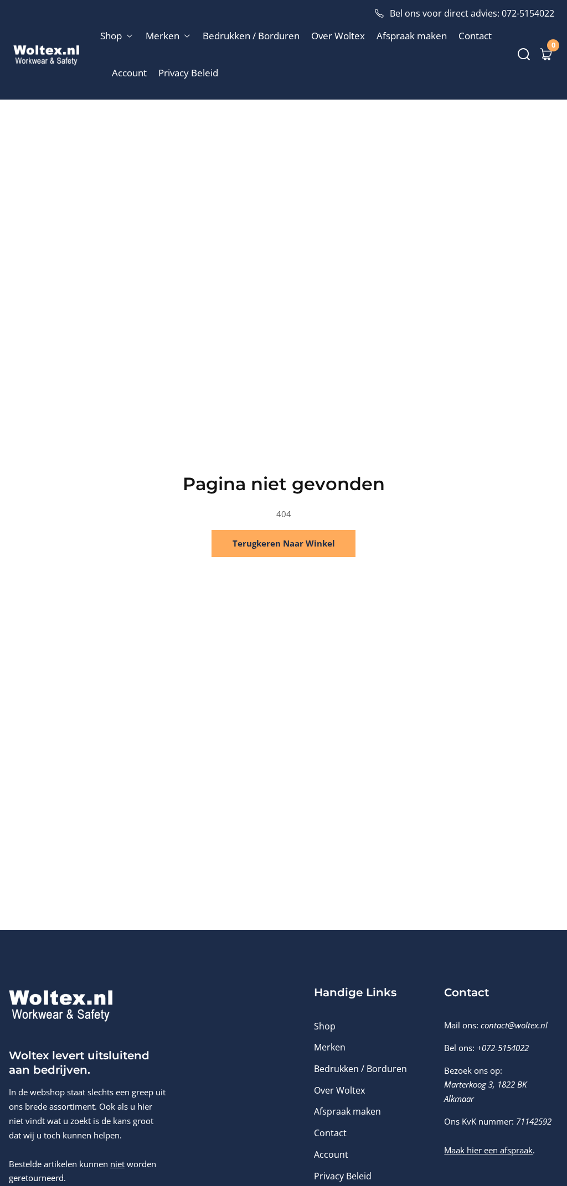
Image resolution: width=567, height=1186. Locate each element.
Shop (325, 1026)
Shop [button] (112, 35)
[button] (524, 54)
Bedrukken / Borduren (251, 35)
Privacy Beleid (188, 72)
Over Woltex (338, 35)
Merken (330, 1047)
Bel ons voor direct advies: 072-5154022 (472, 13)
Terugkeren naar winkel (284, 543)
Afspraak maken (412, 35)
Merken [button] (164, 35)
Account (129, 72)
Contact (475, 35)
